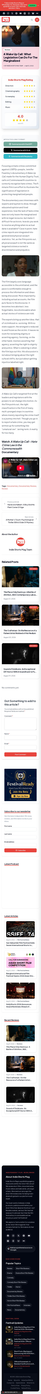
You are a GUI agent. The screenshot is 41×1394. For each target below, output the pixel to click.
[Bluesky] (33, 13)
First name (8, 826)
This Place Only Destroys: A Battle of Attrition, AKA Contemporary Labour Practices (20, 1049)
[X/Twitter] (12, 13)
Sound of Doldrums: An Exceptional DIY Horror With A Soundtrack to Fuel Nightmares (19, 1110)
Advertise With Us (27, 1380)
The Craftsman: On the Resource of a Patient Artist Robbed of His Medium (18, 1080)
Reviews (7, 50)
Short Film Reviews (22, 1268)
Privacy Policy (25, 1385)
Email (6, 744)
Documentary (12, 486)
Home (10, 1380)
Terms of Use (15, 1385)
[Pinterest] (16, 13)
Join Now (32, 5)
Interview (27, 1305)
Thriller (9, 1287)
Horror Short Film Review (16, 1301)
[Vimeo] (24, 13)
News (9, 1310)
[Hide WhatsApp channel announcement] (38, 5)
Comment (8, 716)
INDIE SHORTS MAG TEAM (15, 66)
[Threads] (29, 13)
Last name (8, 834)
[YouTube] (20, 13)
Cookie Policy (15, 1388)
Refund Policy (26, 1388)
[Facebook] (4, 13)
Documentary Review (27, 486)
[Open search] (32, 20)
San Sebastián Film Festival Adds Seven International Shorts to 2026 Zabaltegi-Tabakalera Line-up (20, 946)
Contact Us (10, 1383)
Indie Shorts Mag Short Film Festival (23, 1332)
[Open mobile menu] (37, 20)
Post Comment (20, 754)
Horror (18, 1287)
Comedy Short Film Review (16, 1282)
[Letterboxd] (37, 13)
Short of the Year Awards (22, 1356)
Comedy (10, 1278)
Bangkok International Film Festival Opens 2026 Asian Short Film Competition (20, 975)
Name (7, 734)
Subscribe (21, 850)
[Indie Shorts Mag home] (6, 19)
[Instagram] (8, 13)
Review (5, 488)
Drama (9, 1273)
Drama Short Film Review (24, 1273)
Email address (9, 842)
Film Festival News (23, 940)
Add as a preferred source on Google (21, 1249)
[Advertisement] (20, 1140)
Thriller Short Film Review (16, 1296)
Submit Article (20, 1383)
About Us (17, 1380)
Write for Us (30, 1383)
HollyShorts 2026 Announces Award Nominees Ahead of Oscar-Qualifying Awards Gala (19, 1006)
